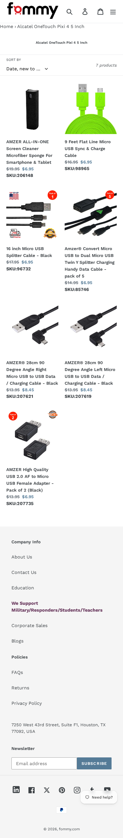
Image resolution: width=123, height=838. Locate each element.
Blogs (17, 641)
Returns (20, 688)
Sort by (13, 60)
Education (22, 587)
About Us (21, 557)
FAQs (17, 672)
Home (6, 26)
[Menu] (113, 11)
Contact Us (23, 572)
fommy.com (69, 829)
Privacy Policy (26, 703)
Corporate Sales (29, 625)
